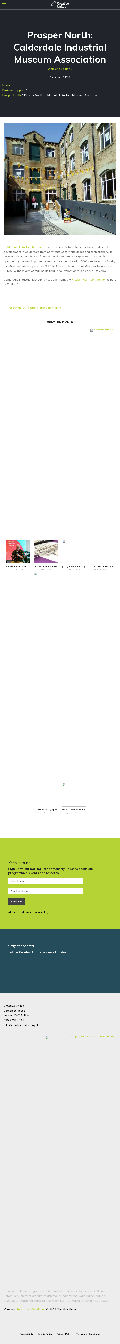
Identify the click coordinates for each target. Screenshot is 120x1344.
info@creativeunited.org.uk (21, 1025)
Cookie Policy (45, 1334)
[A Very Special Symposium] (46, 690)
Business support (13, 90)
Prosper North (11, 95)
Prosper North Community (43, 307)
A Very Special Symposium (47, 809)
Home (6, 85)
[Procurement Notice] (46, 551)
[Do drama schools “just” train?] (102, 446)
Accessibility (26, 1334)
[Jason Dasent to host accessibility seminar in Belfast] (74, 795)
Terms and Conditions (31, 1309)
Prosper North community (89, 279)
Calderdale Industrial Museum (24, 247)
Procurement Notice (46, 566)
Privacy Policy (39, 912)
